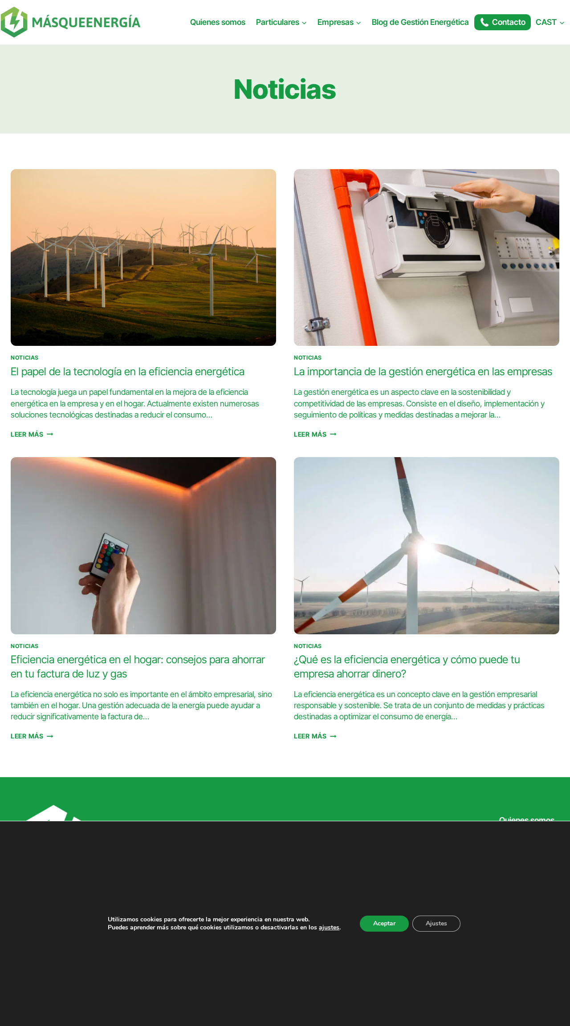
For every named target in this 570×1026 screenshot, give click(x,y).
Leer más (32, 434)
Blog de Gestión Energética (420, 22)
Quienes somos (217, 22)
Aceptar (384, 923)
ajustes (329, 928)
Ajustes (436, 923)
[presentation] (143, 257)
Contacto (508, 22)
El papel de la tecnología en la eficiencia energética (127, 371)
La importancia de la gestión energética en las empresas (423, 371)
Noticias (25, 357)
